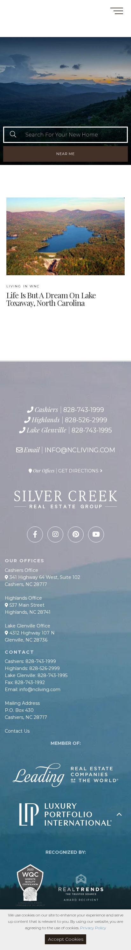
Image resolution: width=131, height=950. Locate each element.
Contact (15, 7)
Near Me (65, 154)
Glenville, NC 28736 (26, 640)
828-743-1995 (36, 30)
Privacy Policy (93, 927)
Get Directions (78, 471)
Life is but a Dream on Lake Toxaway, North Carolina (51, 296)
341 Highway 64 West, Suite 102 (44, 577)
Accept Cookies (65, 939)
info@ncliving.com (80, 450)
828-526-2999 (31, 23)
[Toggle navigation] (116, 12)
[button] (13, 135)
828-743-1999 (83, 410)
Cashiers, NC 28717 (26, 584)
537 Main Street (26, 605)
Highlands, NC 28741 (28, 612)
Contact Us (17, 731)
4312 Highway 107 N (31, 633)
